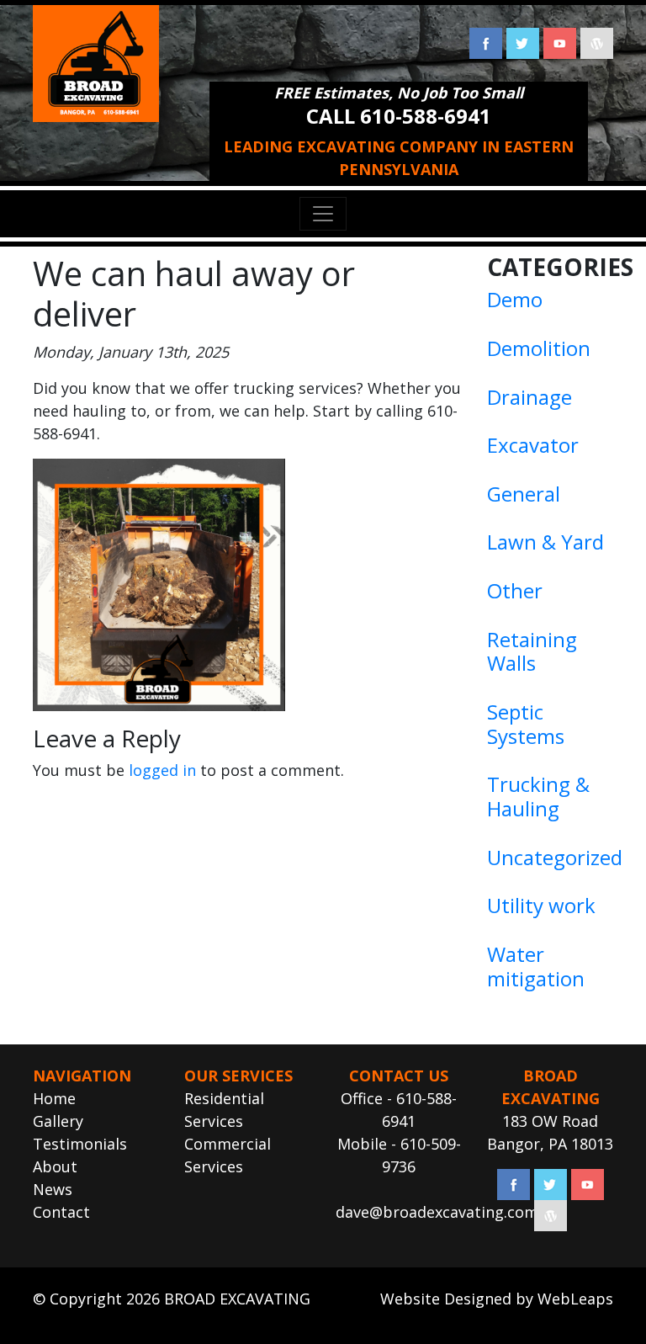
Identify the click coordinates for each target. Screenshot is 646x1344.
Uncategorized (554, 857)
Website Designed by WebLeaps (496, 1298)
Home (54, 1098)
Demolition (538, 348)
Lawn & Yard (545, 541)
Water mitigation (536, 966)
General (523, 493)
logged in (162, 770)
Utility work (541, 905)
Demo (515, 299)
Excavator (533, 445)
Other (515, 590)
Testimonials (80, 1144)
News (52, 1189)
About (55, 1166)
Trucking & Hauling (538, 796)
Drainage (529, 397)
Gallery (58, 1121)
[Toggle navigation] (323, 214)
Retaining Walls (532, 651)
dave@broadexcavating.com (437, 1212)
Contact (61, 1212)
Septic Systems (525, 724)
